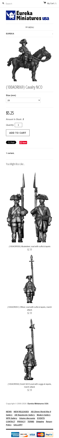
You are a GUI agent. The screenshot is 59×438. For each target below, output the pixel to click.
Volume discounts (27, 418)
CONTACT (10, 421)
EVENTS (41, 418)
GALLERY (18, 424)
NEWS (9, 411)
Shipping (40, 421)
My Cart (52, 3)
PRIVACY (21, 421)
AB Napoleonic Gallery (24, 414)
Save (24, 142)
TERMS (31, 421)
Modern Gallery (44, 414)
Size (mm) (11, 95)
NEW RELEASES (21, 411)
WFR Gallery (11, 418)
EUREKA (29, 33)
